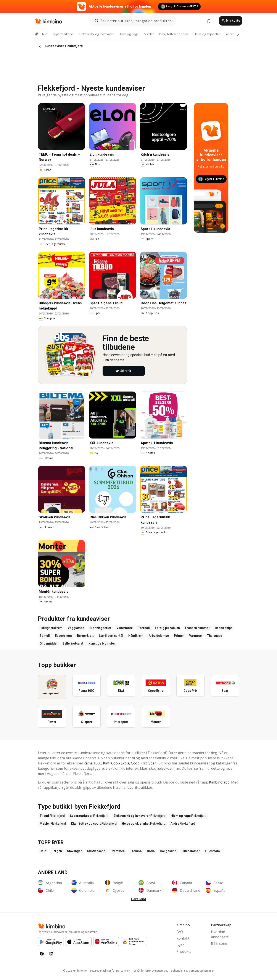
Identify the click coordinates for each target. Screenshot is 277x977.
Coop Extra (120, 763)
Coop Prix (139, 763)
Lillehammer (191, 851)
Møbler (149, 34)
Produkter (184, 951)
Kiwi (106, 763)
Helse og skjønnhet (207, 34)
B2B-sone (219, 943)
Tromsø (136, 851)
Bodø (151, 851)
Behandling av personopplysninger (192, 970)
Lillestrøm (212, 851)
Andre (230, 34)
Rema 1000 (92, 763)
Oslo (43, 851)
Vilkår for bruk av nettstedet (151, 970)
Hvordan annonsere (220, 934)
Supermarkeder (63, 34)
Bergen (57, 851)
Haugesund (168, 851)
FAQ (179, 931)
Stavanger (74, 851)
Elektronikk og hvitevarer (96, 34)
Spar (152, 763)
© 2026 (75, 970)
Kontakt (182, 938)
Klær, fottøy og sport (173, 34)
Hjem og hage (128, 34)
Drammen (118, 851)
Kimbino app (219, 782)
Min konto (232, 20)
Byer (180, 945)
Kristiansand (96, 851)
